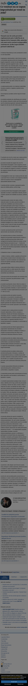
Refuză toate (20, 684)
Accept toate (14, 681)
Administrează (7, 684)
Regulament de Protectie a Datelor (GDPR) (10, 677)
